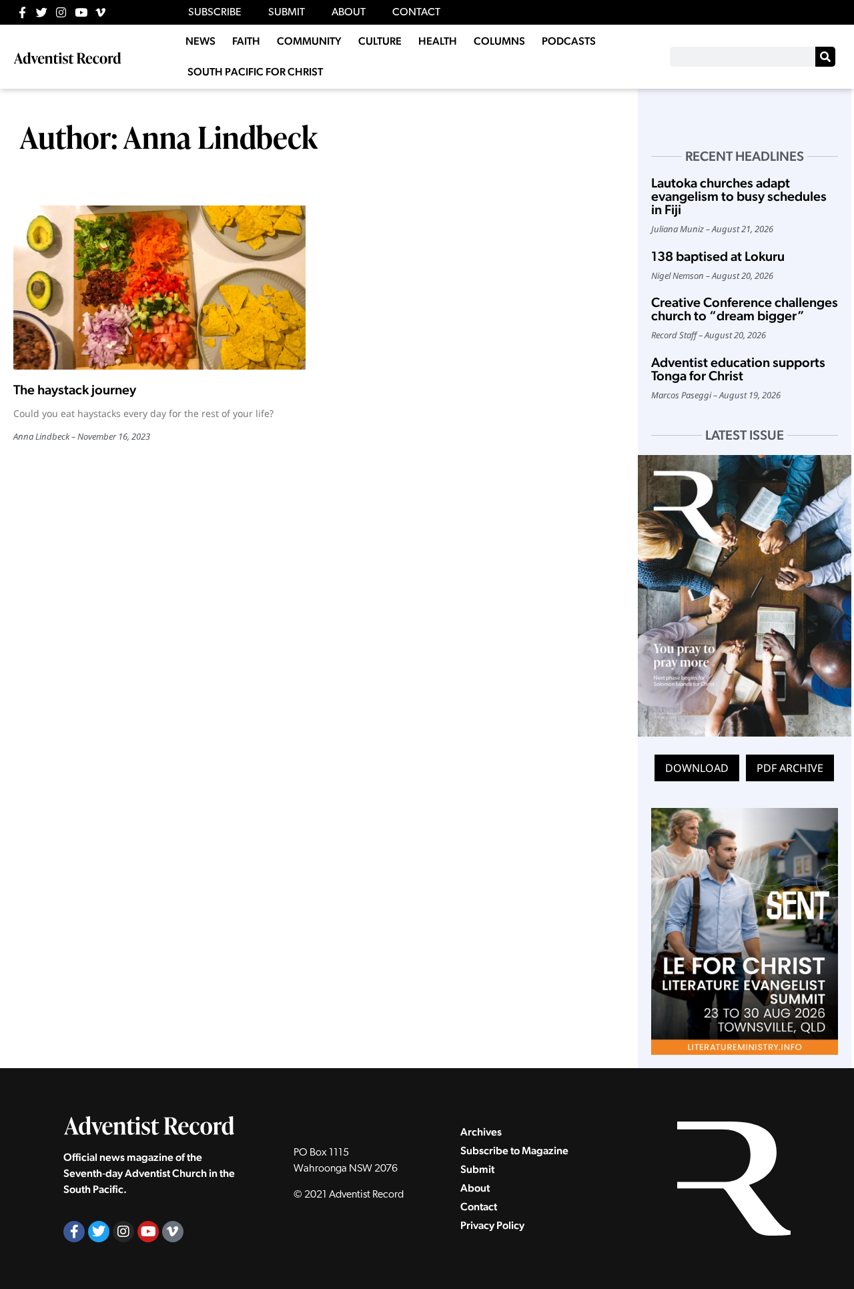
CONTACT (416, 12)
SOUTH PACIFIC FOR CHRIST (255, 71)
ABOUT (349, 12)
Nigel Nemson (677, 276)
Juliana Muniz (677, 229)
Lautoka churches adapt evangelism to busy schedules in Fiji (739, 196)
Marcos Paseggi (681, 395)
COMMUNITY (309, 41)
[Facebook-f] (22, 12)
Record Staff (674, 335)
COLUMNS (499, 41)
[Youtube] (81, 12)
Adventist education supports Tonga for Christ (738, 369)
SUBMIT (286, 12)
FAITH (246, 41)
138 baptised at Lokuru (718, 256)
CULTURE (380, 41)
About (475, 1188)
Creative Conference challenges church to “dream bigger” (744, 309)
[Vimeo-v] (100, 12)
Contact (478, 1206)
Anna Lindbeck (41, 436)
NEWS (200, 41)
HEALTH (437, 41)
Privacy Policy (492, 1225)
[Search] (825, 57)
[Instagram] (61, 12)
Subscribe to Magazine (514, 1150)
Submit (477, 1169)
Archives (481, 1132)
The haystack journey (74, 390)
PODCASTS (569, 41)
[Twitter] (42, 12)
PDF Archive (790, 768)
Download (697, 768)
